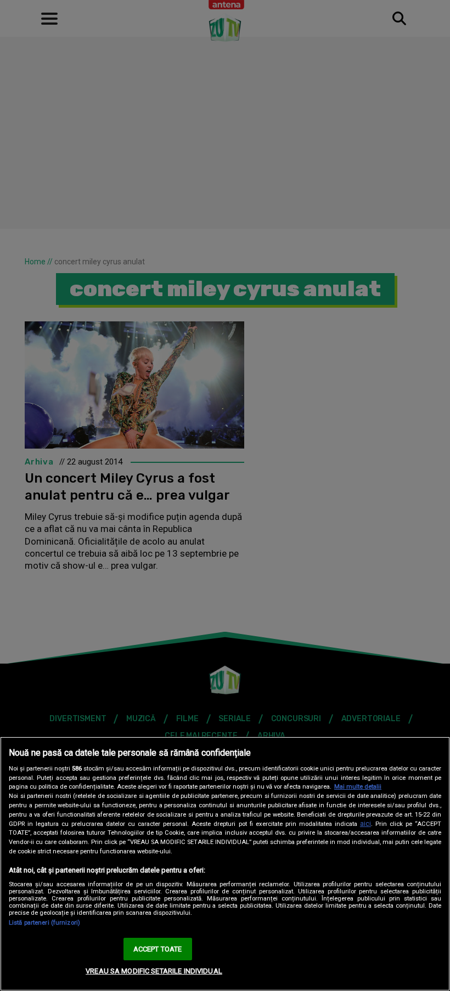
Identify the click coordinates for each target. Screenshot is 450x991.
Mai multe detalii (357, 786)
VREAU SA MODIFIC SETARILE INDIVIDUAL (154, 971)
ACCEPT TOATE (157, 949)
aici (365, 824)
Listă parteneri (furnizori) (44, 922)
